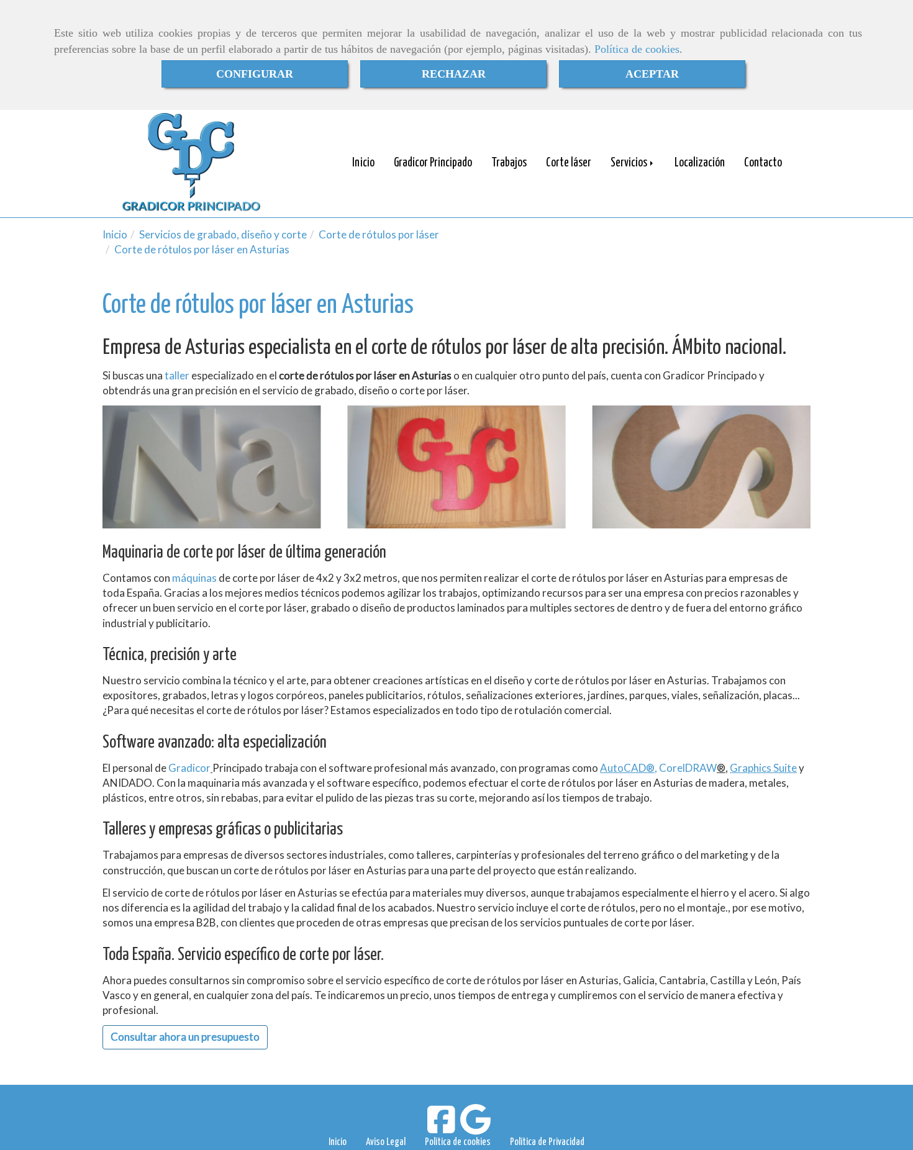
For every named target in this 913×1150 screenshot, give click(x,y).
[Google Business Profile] (475, 1127)
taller (177, 375)
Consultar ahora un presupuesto (185, 1036)
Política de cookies (636, 49)
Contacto (763, 163)
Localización (700, 163)
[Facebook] (441, 1127)
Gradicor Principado (433, 163)
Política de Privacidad (547, 1142)
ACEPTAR (652, 74)
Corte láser (568, 163)
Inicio (363, 163)
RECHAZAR (454, 74)
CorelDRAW (688, 767)
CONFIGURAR (254, 74)
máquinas (194, 577)
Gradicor (189, 767)
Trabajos (509, 163)
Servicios (630, 163)
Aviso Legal (386, 1142)
